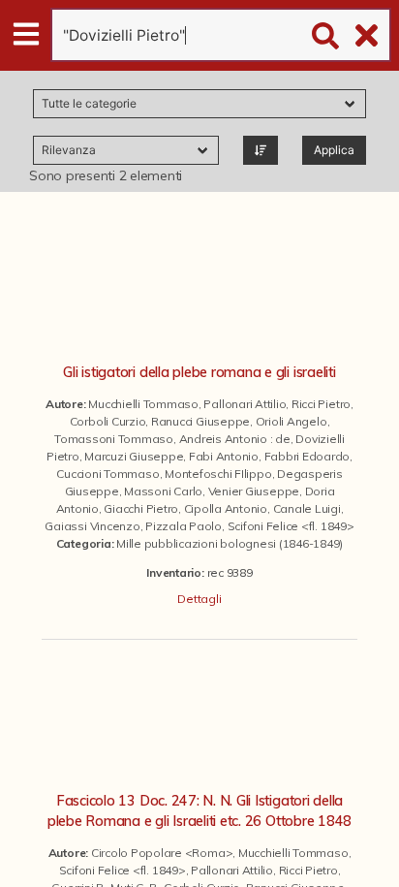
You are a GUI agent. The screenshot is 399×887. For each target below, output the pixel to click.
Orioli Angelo (291, 421)
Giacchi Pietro (141, 508)
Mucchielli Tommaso (143, 403)
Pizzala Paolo (183, 526)
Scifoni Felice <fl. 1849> (291, 526)
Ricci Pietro (321, 403)
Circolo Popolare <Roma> (161, 852)
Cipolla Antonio (225, 508)
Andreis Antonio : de (235, 438)
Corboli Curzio (108, 421)
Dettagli (199, 598)
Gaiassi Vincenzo (92, 526)
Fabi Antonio (224, 456)
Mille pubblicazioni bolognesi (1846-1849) (229, 543)
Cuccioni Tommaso (107, 473)
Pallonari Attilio (244, 403)
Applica (334, 150)
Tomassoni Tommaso (113, 438)
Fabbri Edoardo (307, 456)
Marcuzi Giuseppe (133, 456)
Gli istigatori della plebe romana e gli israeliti (199, 372)
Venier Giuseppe (253, 491)
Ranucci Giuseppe (200, 421)
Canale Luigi (307, 508)
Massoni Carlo (163, 491)
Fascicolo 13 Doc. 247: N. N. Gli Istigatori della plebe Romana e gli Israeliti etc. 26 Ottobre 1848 (199, 811)
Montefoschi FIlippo (218, 473)
